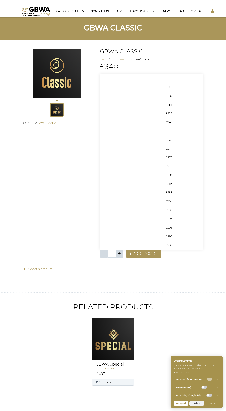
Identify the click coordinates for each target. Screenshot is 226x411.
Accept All (181, 403)
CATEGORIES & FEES (70, 11)
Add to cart (145, 254)
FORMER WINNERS (143, 11)
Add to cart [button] (106, 382)
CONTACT (197, 11)
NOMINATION (100, 11)
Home (104, 59)
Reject (197, 403)
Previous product (39, 269)
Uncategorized (48, 123)
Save (212, 403)
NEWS (167, 11)
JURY (119, 11)
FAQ (181, 11)
